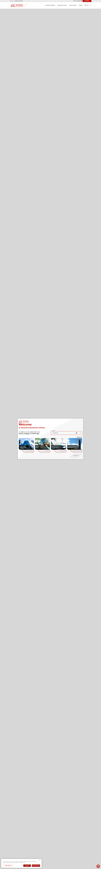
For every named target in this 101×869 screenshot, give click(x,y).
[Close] (40, 860)
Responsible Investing (62, 5)
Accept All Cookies (36, 865)
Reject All (27, 865)
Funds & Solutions (73, 5)
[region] (21, 863)
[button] (77, 1)
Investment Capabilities (50, 5)
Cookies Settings (8, 865)
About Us (86, 5)
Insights (80, 5)
